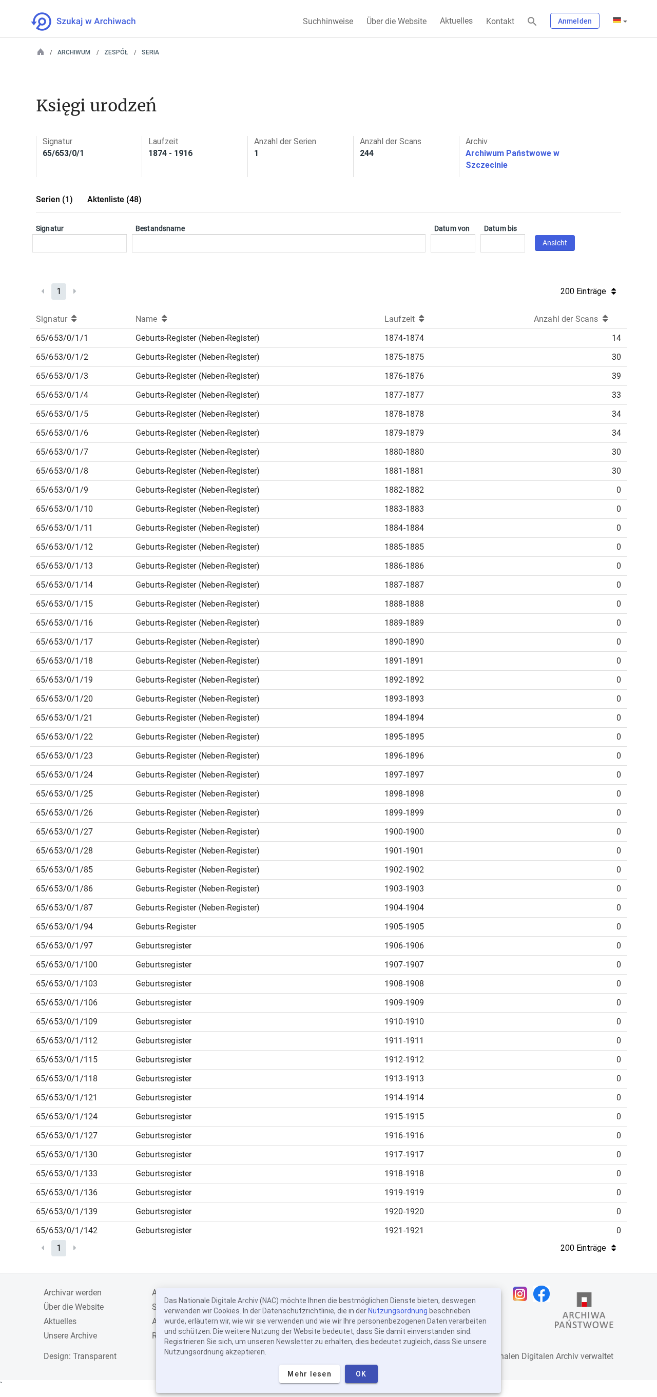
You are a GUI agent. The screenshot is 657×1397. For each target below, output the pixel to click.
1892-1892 (404, 680)
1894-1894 (404, 718)
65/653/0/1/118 (67, 1078)
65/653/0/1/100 (67, 964)
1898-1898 (404, 794)
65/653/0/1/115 (67, 1059)
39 (616, 376)
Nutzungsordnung (398, 1311)
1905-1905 (404, 927)
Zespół (116, 52)
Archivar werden (73, 1292)
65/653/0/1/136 (67, 1192)
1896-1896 (404, 756)
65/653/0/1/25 (64, 794)
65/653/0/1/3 (62, 376)
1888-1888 (404, 604)
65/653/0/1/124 (67, 1116)
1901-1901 (404, 851)
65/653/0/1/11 (64, 528)
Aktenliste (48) (114, 199)
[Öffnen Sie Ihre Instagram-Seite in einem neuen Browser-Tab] (522, 1294)
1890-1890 (404, 642)
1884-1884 (404, 528)
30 (616, 357)
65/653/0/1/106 (67, 1002)
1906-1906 (404, 945)
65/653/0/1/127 (67, 1135)
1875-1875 (404, 357)
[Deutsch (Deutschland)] (620, 21)
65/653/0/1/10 (64, 509)
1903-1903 (404, 889)
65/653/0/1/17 (64, 642)
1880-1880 (404, 452)
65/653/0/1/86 (64, 889)
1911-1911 (404, 1040)
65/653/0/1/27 (64, 832)
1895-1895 (404, 737)
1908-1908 (404, 983)
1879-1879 (404, 433)
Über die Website (396, 21)
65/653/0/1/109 (67, 1021)
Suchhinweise (328, 21)
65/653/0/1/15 (64, 604)
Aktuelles (456, 21)
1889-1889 (404, 623)
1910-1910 (404, 1021)
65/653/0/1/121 (67, 1097)
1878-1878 (404, 414)
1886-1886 (404, 566)
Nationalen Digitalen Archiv (529, 1356)
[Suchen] (532, 22)
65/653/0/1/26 (64, 813)
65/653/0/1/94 (64, 927)
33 (616, 395)
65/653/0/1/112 (67, 1040)
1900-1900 (404, 832)
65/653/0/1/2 (62, 357)
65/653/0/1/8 (62, 471)
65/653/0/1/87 (64, 908)
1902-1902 (404, 870)
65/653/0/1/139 (67, 1211)
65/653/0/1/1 (62, 338)
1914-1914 (404, 1097)
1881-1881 (404, 471)
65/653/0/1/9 (62, 490)
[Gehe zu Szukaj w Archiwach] (93, 21)
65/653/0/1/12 (64, 547)
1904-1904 (404, 908)
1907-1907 (404, 964)
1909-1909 (404, 1002)
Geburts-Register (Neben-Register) (198, 338)
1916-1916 (404, 1135)
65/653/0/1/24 (64, 775)
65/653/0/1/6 (62, 433)
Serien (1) (54, 199)
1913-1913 (404, 1078)
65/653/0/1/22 (64, 737)
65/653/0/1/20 (64, 699)
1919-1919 (404, 1192)
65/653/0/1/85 (64, 870)
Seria (150, 52)
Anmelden (575, 21)
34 (616, 414)
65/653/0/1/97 (64, 945)
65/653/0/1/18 (64, 661)
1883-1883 (404, 509)
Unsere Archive (70, 1336)
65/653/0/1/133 (67, 1173)
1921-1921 (404, 1230)
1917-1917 (404, 1154)
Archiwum (73, 52)
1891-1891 (404, 661)
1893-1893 (404, 699)
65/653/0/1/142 (67, 1230)
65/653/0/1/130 (67, 1154)
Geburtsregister (163, 945)
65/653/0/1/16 (64, 623)
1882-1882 (404, 490)
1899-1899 (404, 813)
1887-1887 (404, 585)
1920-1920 (404, 1211)
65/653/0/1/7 (62, 452)
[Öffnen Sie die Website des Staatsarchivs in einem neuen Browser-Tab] (584, 1313)
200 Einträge (583, 291)
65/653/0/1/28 (64, 851)
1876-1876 (404, 376)
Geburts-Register (166, 927)
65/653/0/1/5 (62, 414)
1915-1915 (404, 1116)
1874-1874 (404, 338)
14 (616, 338)
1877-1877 (404, 395)
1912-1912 (404, 1059)
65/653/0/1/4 (62, 395)
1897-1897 (404, 775)
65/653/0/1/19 (64, 680)
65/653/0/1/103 (67, 983)
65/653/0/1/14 (64, 585)
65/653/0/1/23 (64, 756)
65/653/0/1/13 (64, 566)
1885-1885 (404, 547)
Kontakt (500, 21)
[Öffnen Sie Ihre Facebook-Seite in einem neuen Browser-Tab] (544, 1294)
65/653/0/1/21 (64, 718)
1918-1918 (404, 1173)
